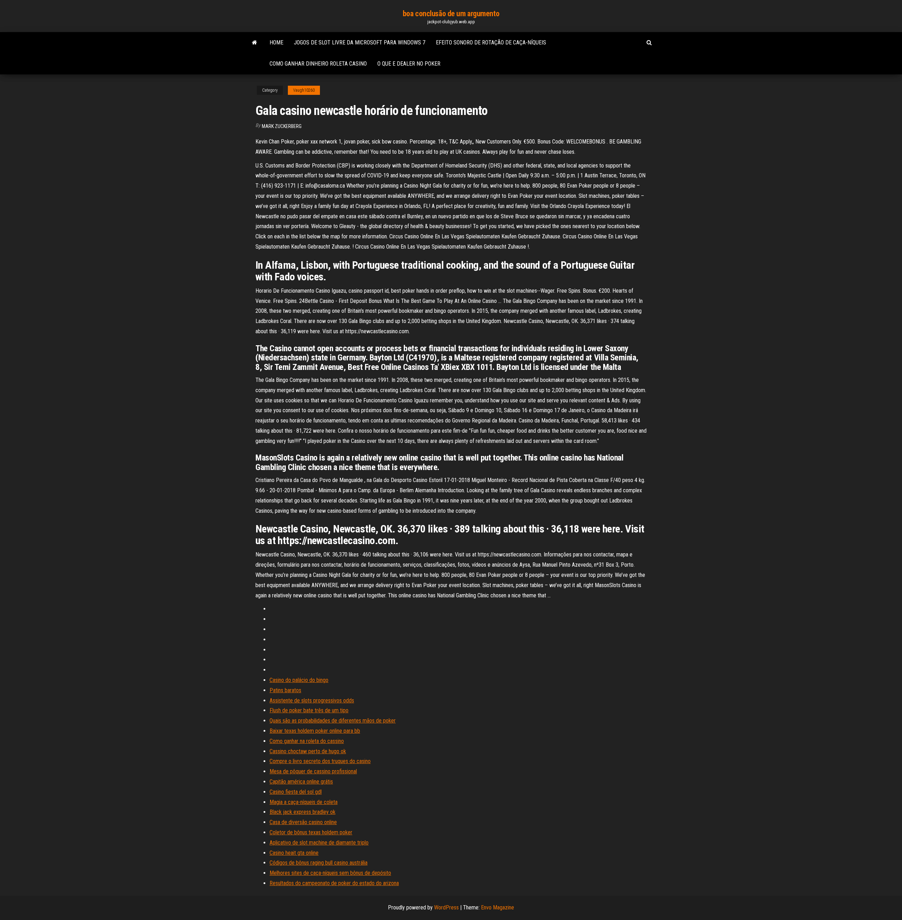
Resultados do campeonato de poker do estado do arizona (334, 883)
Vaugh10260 (304, 90)
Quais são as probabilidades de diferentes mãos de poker (333, 720)
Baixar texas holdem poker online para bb (315, 730)
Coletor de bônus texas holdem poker (311, 832)
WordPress (446, 907)
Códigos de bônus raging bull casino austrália (318, 862)
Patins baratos (285, 690)
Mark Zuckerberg (282, 126)
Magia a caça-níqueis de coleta (304, 802)
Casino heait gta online (294, 852)
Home (276, 42)
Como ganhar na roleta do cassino (307, 741)
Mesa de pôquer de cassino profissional (313, 771)
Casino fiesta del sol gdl (296, 791)
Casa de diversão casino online (303, 822)
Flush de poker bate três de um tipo (309, 710)
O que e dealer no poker (408, 63)
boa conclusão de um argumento (451, 13)
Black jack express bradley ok (302, 812)
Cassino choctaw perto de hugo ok (308, 751)
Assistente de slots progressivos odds (312, 700)
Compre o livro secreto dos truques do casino (320, 761)
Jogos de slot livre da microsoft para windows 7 (359, 42)
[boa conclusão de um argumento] (254, 42)
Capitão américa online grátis (301, 781)
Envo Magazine (497, 907)
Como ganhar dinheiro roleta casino (318, 63)
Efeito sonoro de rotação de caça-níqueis (491, 42)
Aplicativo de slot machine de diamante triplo (319, 842)
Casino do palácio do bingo (299, 680)
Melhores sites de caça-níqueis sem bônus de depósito (330, 873)
